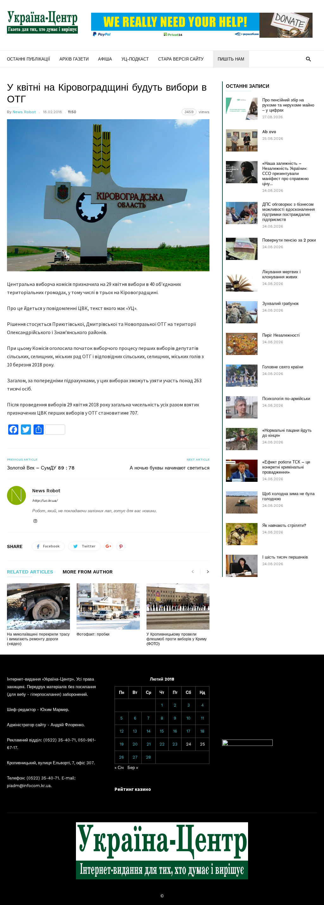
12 (122, 731)
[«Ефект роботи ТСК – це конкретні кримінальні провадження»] (242, 471)
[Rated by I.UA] (247, 744)
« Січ (119, 767)
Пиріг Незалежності (281, 335)
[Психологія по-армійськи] (242, 407)
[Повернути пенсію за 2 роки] (242, 249)
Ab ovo (269, 131)
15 (162, 731)
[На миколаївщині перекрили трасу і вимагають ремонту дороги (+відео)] (38, 606)
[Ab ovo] (242, 140)
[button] (308, 59)
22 (162, 744)
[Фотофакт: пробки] (108, 606)
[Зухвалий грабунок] (242, 312)
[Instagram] (35, 521)
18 (202, 731)
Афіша (105, 59)
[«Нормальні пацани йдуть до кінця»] (242, 439)
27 (135, 757)
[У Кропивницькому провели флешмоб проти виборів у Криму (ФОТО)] (177, 606)
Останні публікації (28, 59)
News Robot (24, 112)
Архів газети (74, 59)
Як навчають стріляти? (284, 525)
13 (135, 731)
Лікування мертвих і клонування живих (281, 274)
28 (148, 757)
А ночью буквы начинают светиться (169, 468)
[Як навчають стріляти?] (242, 534)
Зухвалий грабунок (280, 303)
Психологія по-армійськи (286, 398)
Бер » (133, 767)
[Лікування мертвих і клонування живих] (242, 280)
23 (175, 744)
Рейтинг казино (133, 789)
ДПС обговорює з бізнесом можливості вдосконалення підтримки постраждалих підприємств (288, 212)
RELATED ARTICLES (30, 572)
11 (202, 718)
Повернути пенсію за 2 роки (289, 240)
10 (188, 718)
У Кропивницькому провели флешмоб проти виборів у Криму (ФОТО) (176, 639)
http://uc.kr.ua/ (45, 501)
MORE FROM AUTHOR (88, 572)
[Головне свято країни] (242, 376)
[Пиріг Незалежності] (242, 344)
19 (122, 744)
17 (188, 731)
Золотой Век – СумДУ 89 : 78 (41, 468)
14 (148, 731)
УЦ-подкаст (135, 59)
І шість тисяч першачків (285, 557)
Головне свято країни (282, 367)
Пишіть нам (231, 59)
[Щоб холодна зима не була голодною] (242, 502)
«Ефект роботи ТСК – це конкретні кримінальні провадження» (286, 467)
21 (148, 744)
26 (121, 757)
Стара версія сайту (180, 59)
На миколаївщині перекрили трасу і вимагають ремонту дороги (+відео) (38, 639)
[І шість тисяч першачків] (242, 566)
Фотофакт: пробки (93, 634)
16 (175, 731)
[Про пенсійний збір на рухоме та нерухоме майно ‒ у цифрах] (242, 109)
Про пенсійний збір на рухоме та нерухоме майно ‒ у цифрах (288, 105)
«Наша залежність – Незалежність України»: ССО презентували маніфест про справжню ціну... (285, 173)
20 (135, 744)
